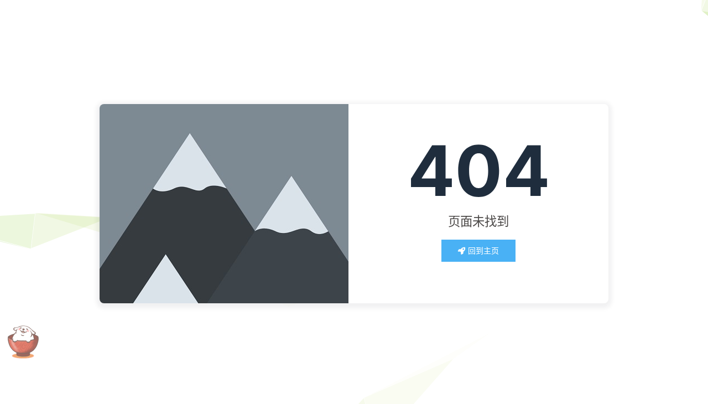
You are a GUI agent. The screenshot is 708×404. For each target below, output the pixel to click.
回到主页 (483, 250)
